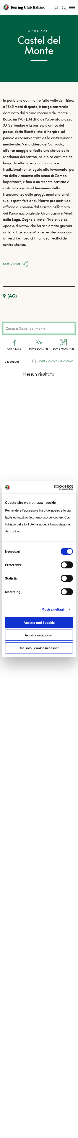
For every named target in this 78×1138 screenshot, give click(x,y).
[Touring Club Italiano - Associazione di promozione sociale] (24, 7)
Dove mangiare (64, 348)
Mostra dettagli (53, 609)
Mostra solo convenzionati (55, 361)
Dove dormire (39, 348)
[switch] (67, 564)
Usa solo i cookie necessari (39, 648)
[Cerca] (64, 7)
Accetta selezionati (39, 635)
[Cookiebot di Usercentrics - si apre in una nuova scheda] (55, 487)
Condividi (11, 264)
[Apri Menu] (72, 7)
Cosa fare (14, 348)
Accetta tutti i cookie (39, 622)
